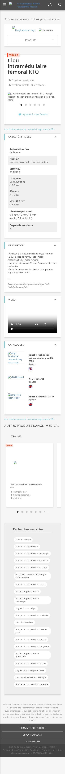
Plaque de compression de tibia (31, 663)
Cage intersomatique (26, 608)
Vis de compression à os (27, 591)
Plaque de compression (27, 546)
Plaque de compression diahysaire (32, 646)
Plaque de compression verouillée (32, 560)
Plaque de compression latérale (31, 639)
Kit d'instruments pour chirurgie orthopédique (31, 576)
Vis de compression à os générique (27, 655)
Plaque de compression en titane (31, 567)
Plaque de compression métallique (32, 553)
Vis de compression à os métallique (27, 600)
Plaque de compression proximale (32, 615)
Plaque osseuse (23, 539)
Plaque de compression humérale (32, 684)
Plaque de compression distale (30, 584)
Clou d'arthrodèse (24, 622)
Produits (30, 40)
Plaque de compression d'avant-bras (31, 631)
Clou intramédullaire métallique (31, 677)
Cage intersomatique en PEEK (30, 670)
